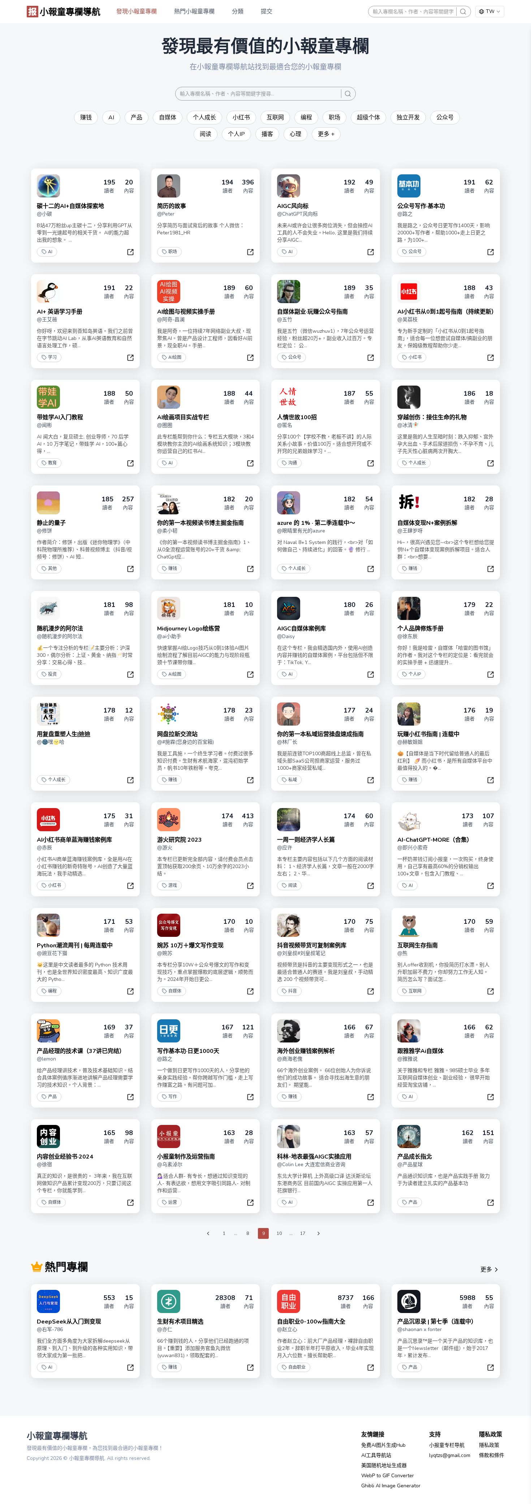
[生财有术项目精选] (168, 1301)
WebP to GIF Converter (387, 1475)
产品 (52, 1097)
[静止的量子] (48, 502)
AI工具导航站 (376, 1455)
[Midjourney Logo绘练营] (168, 608)
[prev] (208, 1233)
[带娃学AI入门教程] (48, 397)
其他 (52, 569)
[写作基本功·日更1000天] (168, 1030)
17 (302, 1233)
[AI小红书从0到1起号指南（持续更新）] (408, 291)
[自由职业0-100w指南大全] (288, 1301)
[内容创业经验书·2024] (48, 1136)
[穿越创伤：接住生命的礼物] (408, 397)
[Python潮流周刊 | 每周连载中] (48, 925)
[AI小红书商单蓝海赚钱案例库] (48, 819)
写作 (172, 1097)
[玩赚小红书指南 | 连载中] (408, 714)
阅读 (292, 885)
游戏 (172, 885)
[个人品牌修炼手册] (408, 608)
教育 (52, 463)
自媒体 (174, 991)
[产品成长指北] (408, 1136)
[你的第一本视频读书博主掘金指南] (168, 502)
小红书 (415, 357)
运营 (172, 1202)
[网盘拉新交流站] (168, 714)
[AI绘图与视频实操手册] (168, 291)
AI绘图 (174, 357)
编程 (52, 991)
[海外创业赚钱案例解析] (288, 1030)
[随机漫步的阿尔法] (48, 608)
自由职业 (297, 1367)
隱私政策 (489, 1445)
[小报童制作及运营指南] (168, 1136)
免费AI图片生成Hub (383, 1445)
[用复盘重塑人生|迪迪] (48, 714)
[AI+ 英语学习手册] (48, 291)
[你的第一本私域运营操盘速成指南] (288, 714)
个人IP (415, 674)
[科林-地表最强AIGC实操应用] (288, 1136)
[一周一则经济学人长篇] (288, 819)
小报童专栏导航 (447, 1445)
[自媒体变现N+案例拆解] (408, 502)
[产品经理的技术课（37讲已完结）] (48, 1030)
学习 (52, 357)
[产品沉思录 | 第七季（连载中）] (408, 1301)
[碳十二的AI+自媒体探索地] (48, 185)
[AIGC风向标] (288, 185)
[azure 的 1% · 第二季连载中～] (288, 502)
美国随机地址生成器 (384, 1465)
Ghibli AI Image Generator (390, 1485)
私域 (292, 780)
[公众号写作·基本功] (408, 185)
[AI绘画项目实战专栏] (168, 397)
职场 (172, 252)
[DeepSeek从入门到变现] (48, 1301)
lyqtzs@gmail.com (449, 1455)
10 (279, 1233)
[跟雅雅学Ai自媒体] (408, 1030)
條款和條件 (491, 1455)
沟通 (292, 463)
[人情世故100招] (288, 397)
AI (50, 252)
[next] (318, 1233)
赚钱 (172, 569)
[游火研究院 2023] (168, 819)
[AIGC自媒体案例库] (288, 608)
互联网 (415, 991)
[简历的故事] (168, 185)
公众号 (415, 252)
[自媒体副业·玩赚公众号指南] (288, 291)
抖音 (292, 991)
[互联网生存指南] (408, 925)
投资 (52, 674)
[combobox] (489, 11)
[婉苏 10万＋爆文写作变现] (168, 925)
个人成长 (417, 463)
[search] (463, 11)
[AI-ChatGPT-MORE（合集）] (408, 819)
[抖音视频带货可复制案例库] (288, 925)
